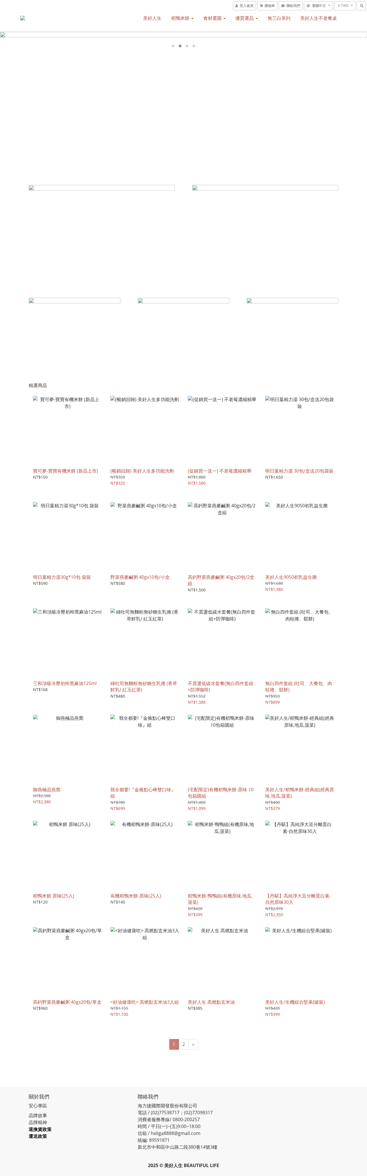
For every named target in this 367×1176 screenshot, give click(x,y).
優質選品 (245, 18)
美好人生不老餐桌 (318, 18)
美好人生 (152, 18)
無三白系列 (279, 18)
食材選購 (213, 18)
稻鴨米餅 (181, 18)
